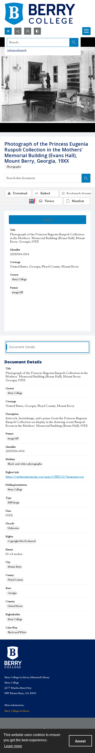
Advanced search (17, 50)
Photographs (14, 166)
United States (15, 606)
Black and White (17, 632)
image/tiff (17, 292)
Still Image (13, 502)
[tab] (47, 219)
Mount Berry (15, 566)
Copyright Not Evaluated (22, 541)
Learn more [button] (13, 746)
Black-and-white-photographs (25, 464)
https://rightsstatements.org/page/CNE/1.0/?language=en (45, 477)
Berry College (19, 279)
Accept (80, 741)
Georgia (12, 593)
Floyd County (15, 579)
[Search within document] (86, 178)
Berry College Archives (16, 711)
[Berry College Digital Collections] (39, 13)
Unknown (13, 528)
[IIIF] (32, 201)
